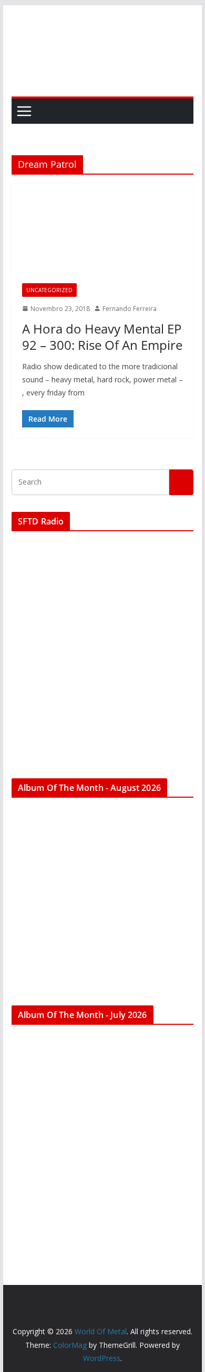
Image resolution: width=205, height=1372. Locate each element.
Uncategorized (49, 290)
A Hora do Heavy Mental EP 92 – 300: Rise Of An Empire (102, 336)
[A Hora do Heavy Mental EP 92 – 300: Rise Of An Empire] (102, 238)
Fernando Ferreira (129, 308)
